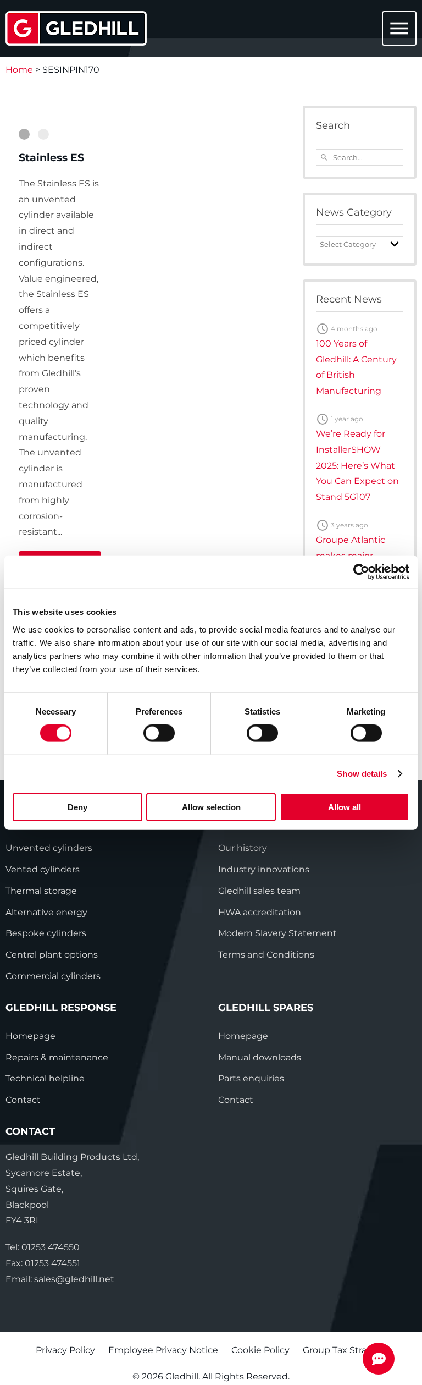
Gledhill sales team (259, 891)
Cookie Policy (260, 1350)
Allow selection (211, 806)
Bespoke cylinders (45, 933)
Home (19, 69)
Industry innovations (263, 869)
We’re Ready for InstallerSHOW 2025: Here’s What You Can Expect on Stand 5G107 (357, 465)
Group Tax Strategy (345, 1350)
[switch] (159, 733)
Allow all (344, 806)
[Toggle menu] (397, 29)
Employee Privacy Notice (163, 1350)
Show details (362, 773)
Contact (23, 1100)
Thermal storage (41, 891)
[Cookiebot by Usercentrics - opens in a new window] (361, 572)
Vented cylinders (42, 869)
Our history (242, 848)
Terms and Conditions (266, 954)
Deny (77, 806)
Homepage (30, 1036)
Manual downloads (259, 1057)
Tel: (42, 1247)
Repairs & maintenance (56, 1057)
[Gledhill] (76, 28)
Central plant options (51, 954)
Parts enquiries (251, 1078)
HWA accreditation (259, 912)
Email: (59, 1279)
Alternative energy (46, 912)
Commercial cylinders (53, 976)
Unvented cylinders (48, 848)
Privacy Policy (65, 1350)
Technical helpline (45, 1078)
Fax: (42, 1263)
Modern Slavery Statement (277, 933)
